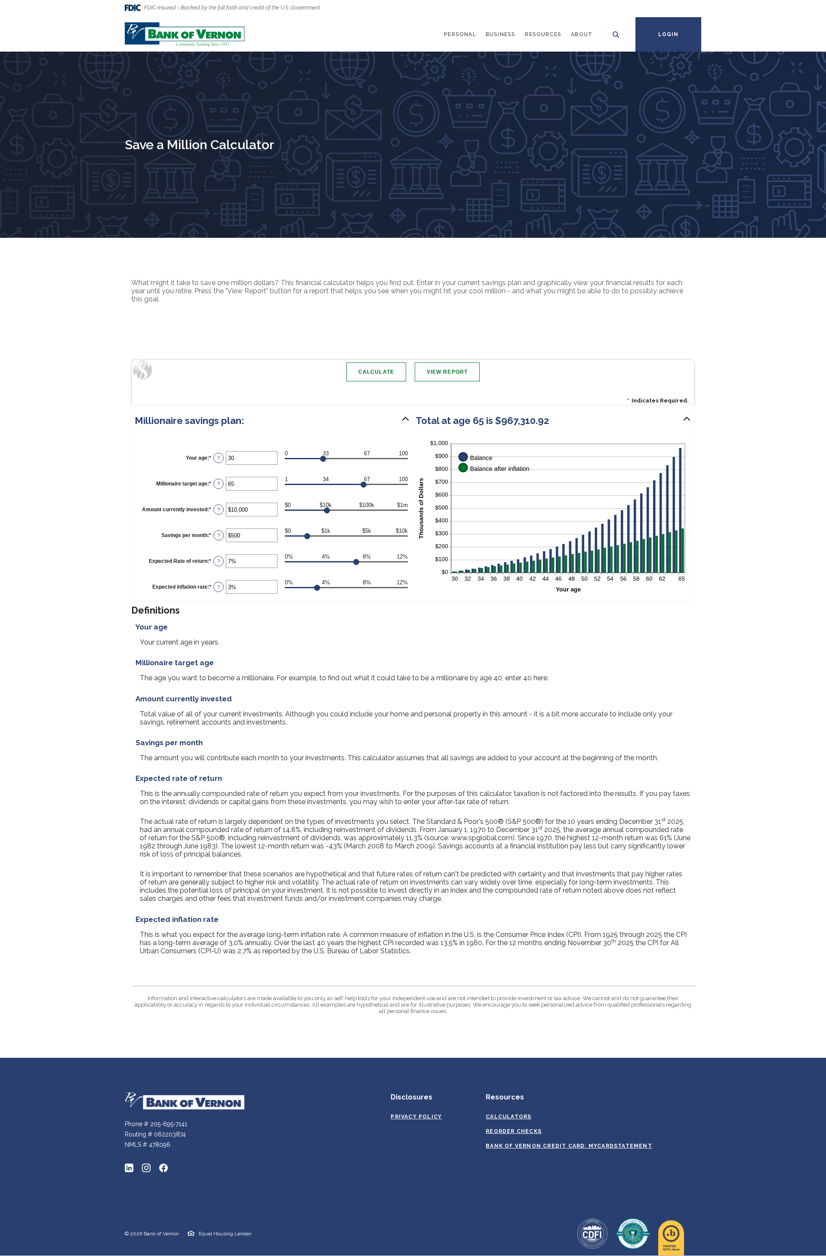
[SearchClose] (616, 34)
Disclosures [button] (411, 1097)
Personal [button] (460, 34)
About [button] (581, 34)
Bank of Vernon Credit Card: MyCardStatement (569, 1146)
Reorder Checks (514, 1131)
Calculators (508, 1117)
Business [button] (501, 34)
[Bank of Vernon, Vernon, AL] (185, 34)
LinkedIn (129, 1168)
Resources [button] (543, 34)
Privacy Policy (416, 1117)
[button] (272, 421)
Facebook (163, 1168)
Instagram (146, 1168)
